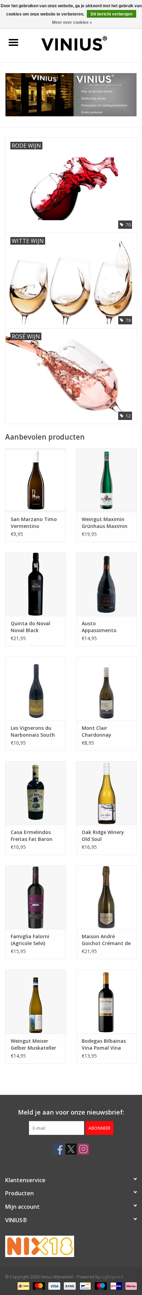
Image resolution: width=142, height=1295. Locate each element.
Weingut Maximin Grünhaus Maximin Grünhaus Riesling (105, 523)
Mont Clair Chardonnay (96, 731)
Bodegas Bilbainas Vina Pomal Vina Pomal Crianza (104, 1044)
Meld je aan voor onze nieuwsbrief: (71, 1112)
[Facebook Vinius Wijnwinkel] (58, 1149)
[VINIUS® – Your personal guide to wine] (84, 43)
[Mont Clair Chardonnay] (106, 688)
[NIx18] (71, 1246)
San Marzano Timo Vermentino (34, 522)
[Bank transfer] (69, 1285)
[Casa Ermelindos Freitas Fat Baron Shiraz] (35, 793)
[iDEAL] (22, 1285)
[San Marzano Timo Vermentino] (35, 480)
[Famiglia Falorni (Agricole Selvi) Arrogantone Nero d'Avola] (35, 897)
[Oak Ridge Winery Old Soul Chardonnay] (106, 793)
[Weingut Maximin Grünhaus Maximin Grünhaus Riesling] (106, 480)
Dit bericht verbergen (111, 14)
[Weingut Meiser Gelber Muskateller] (35, 1001)
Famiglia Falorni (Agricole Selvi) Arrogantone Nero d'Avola (33, 940)
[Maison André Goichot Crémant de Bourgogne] (106, 897)
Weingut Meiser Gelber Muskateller (33, 1044)
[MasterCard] (38, 1285)
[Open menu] (13, 42)
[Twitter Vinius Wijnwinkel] (71, 1149)
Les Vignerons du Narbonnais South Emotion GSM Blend (34, 731)
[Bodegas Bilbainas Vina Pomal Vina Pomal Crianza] (106, 1001)
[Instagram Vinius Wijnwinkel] (83, 1149)
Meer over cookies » (72, 22)
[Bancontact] (84, 1285)
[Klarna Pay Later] (130, 1285)
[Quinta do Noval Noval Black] (35, 584)
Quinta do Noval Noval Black (30, 627)
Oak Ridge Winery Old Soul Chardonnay (103, 836)
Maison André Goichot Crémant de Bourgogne (106, 940)
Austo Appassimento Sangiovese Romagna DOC (99, 627)
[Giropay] (115, 1285)
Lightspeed (112, 1277)
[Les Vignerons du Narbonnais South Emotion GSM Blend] (35, 688)
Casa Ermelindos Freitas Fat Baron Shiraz (31, 836)
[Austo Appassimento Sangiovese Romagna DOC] (106, 584)
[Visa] (53, 1285)
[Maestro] (100, 1285)
